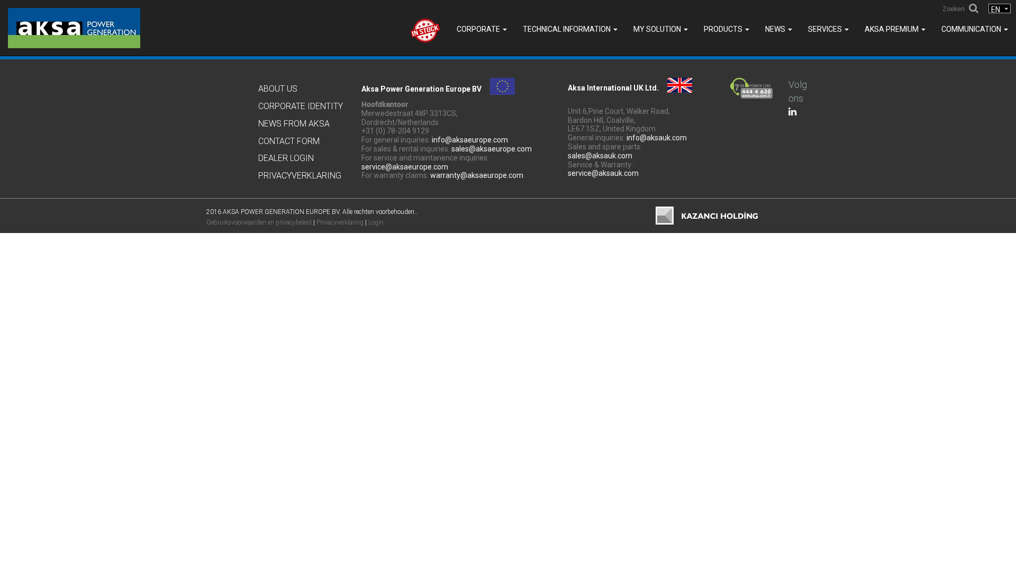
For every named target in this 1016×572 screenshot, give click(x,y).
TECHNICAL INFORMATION (567, 29)
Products (724, 29)
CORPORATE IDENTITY (300, 106)
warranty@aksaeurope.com (476, 175)
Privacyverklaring (299, 176)
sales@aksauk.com (600, 155)
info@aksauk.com (657, 137)
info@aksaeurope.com (470, 140)
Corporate (479, 29)
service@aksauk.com (603, 173)
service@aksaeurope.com (404, 167)
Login (376, 222)
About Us (277, 89)
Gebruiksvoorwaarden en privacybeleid (259, 222)
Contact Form (289, 141)
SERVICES (825, 29)
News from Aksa (294, 124)
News (776, 29)
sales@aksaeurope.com (491, 149)
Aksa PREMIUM (892, 29)
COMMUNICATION (972, 29)
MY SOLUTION (658, 29)
